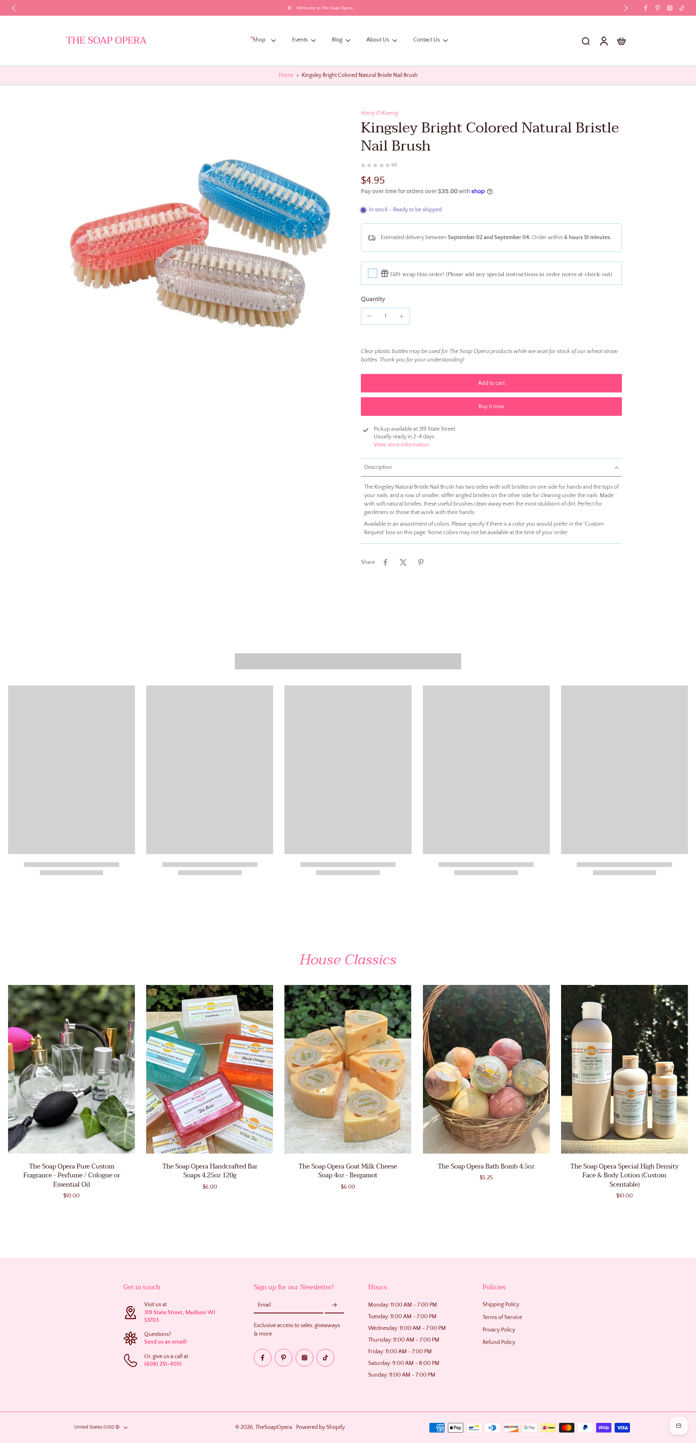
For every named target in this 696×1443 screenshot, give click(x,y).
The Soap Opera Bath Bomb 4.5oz (486, 1166)
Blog (337, 40)
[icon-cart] (621, 40)
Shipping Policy (501, 1305)
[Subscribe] (334, 1305)
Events (300, 40)
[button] (491, 383)
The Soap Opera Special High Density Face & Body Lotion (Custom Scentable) (624, 1175)
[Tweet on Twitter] (403, 562)
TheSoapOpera (273, 1427)
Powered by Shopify (320, 1427)
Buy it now (491, 406)
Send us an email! (165, 1342)
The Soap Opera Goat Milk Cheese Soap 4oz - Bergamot (347, 1171)
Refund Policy (499, 1342)
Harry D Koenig (379, 113)
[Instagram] (670, 8)
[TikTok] (682, 8)
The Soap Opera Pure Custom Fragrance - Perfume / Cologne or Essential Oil (71, 1175)
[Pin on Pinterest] (421, 562)
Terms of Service (502, 1317)
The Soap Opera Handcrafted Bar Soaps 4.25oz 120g (209, 1171)
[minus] (369, 316)
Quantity (373, 299)
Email (264, 1305)
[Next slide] (626, 8)
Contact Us (426, 40)
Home (286, 75)
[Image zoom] (200, 243)
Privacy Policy (499, 1330)
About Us (378, 40)
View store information (401, 445)
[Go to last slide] (13, 8)
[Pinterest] (658, 8)
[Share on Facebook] (385, 562)
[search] (585, 41)
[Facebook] (646, 8)
